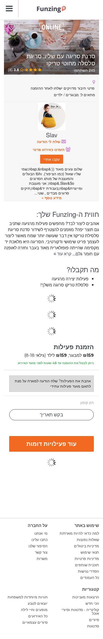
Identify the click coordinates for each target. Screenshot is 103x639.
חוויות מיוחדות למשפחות (28, 597)
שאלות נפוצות (88, 540)
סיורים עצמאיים (35, 622)
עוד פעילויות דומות (51, 443)
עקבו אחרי (52, 159)
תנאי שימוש (90, 552)
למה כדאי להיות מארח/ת (79, 533)
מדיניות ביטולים (86, 546)
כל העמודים (89, 577)
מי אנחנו (41, 533)
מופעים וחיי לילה (34, 610)
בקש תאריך (51, 415)
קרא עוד (63, 254)
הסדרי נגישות (88, 571)
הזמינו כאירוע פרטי (49, 149)
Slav (51, 134)
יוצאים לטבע (38, 603)
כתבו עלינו (39, 540)
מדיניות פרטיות (87, 559)
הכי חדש (92, 603)
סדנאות (93, 626)
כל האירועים (38, 616)
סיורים (94, 620)
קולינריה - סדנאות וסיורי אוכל (80, 612)
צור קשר (41, 552)
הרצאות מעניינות (85, 597)
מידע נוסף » (51, 197)
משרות (42, 559)
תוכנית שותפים (87, 565)
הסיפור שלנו (38, 546)
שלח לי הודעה (49, 141)
